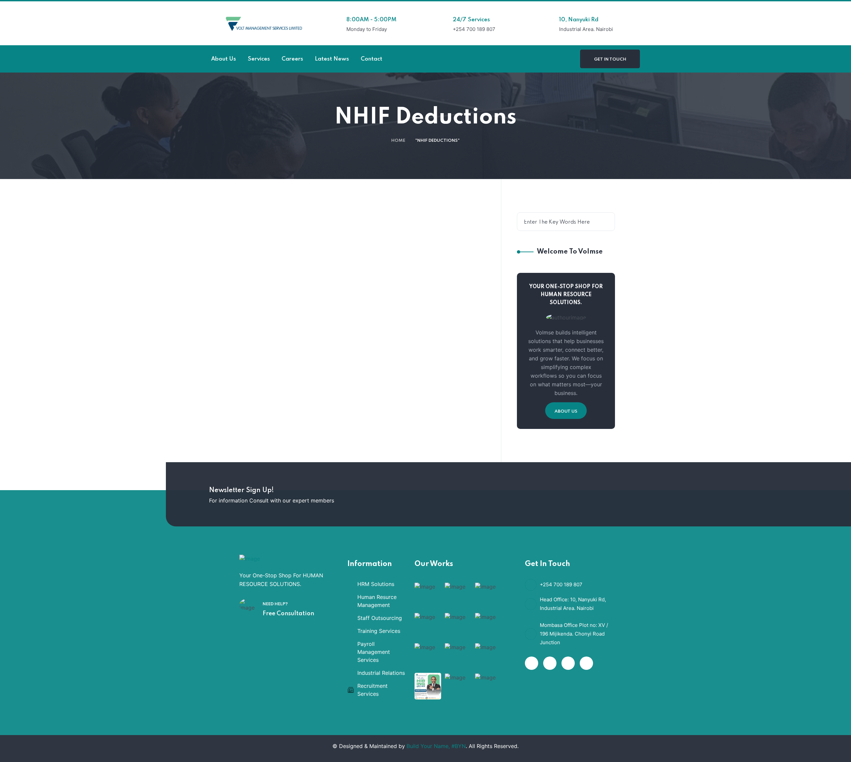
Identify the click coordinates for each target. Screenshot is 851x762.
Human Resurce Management (377, 601)
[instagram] (568, 663)
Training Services (378, 631)
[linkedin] (586, 663)
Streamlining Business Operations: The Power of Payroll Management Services (298, 411)
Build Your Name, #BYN (436, 746)
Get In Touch (610, 59)
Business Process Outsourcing (301, 382)
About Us (565, 411)
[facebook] (531, 663)
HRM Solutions (375, 584)
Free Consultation (288, 614)
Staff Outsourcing (379, 618)
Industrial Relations (381, 672)
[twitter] (549, 663)
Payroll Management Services (373, 652)
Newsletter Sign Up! (241, 490)
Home (398, 140)
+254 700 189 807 (561, 584)
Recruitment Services (372, 689)
